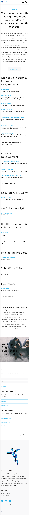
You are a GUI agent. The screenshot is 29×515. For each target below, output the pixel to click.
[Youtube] (10, 501)
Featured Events (6, 418)
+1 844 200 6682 (6, 495)
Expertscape (5, 405)
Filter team (15, 69)
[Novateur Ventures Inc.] (5, 2)
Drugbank (4, 401)
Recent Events (5, 422)
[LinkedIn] (6, 501)
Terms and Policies (7, 505)
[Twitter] (2, 501)
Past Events (4, 426)
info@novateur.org (6, 493)
